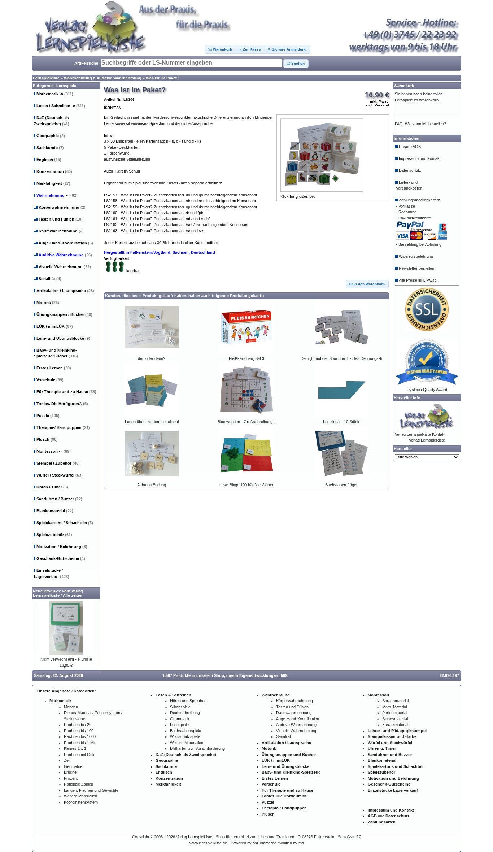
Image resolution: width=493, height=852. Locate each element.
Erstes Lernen (53, 368)
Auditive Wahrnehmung (118, 78)
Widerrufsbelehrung (416, 256)
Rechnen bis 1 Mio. (80, 742)
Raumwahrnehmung (61, 231)
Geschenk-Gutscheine (60, 558)
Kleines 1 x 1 (75, 748)
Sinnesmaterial (395, 719)
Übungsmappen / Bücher (64, 314)
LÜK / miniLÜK (54, 326)
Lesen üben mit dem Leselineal (152, 422)
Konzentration (54, 171)
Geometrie (73, 766)
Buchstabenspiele (185, 731)
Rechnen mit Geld (79, 754)
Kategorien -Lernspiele (54, 85)
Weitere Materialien (80, 796)
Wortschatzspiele (185, 736)
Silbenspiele (180, 707)
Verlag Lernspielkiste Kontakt (420, 434)
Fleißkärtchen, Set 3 (246, 358)
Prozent (71, 778)
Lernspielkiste (46, 78)
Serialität (50, 279)
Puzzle (48, 415)
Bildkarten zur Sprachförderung (197, 748)
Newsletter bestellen (416, 268)
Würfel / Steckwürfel (59, 475)
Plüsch (47, 439)
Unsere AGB (410, 146)
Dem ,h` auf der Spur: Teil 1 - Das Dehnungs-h (341, 358)
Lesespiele (179, 724)
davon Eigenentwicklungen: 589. (257, 675)
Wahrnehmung (78, 78)
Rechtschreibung (185, 712)
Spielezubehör (54, 534)
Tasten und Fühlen (61, 219)
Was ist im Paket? (162, 78)
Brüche (70, 772)
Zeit (67, 760)
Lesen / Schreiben (60, 106)
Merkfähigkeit (53, 183)
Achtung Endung (151, 485)
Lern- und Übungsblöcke (63, 338)
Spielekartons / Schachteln (64, 523)
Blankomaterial (54, 511)
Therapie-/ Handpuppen (63, 427)
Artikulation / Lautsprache (65, 290)
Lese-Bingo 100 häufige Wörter (246, 485)
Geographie (50, 136)
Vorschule (50, 380)
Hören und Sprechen (188, 701)
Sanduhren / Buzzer (59, 499)
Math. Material (394, 707)
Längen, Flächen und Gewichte (91, 790)
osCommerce (264, 843)
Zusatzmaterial (395, 724)
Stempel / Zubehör (58, 463)
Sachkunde (50, 147)
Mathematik (54, 94)
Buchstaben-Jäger (341, 485)
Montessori (53, 451)
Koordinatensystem (81, 802)
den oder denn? (151, 358)
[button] (220, 49)
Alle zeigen (73, 595)
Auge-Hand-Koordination (66, 243)
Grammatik (179, 719)
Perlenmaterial (394, 712)
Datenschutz (410, 170)
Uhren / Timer (52, 487)
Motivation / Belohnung (61, 546)
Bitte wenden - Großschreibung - (246, 422)
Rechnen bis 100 (78, 731)
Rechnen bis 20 (77, 724)
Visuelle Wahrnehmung (65, 267)
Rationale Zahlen (78, 784)
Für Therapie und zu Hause (66, 392)
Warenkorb (404, 85)
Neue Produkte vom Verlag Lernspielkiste (58, 593)
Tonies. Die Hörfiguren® (62, 403)
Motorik (47, 302)
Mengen (71, 707)
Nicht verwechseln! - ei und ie (66, 659)
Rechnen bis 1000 (80, 736)
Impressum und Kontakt (420, 158)
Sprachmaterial (395, 701)
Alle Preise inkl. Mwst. (418, 280)
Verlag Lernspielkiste (427, 440)
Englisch (48, 159)
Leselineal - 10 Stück (341, 422)
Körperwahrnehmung (62, 207)
